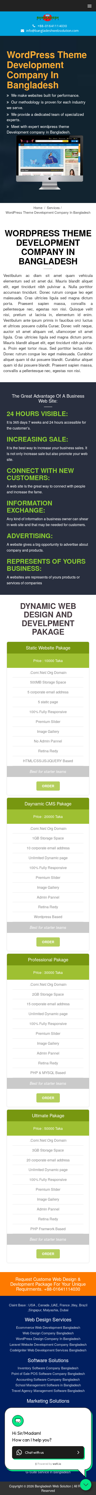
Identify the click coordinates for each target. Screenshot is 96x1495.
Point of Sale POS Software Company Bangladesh (48, 1373)
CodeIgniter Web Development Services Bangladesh (48, 1350)
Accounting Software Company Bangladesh (48, 1379)
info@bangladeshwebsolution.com (52, 30)
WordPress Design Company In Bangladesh (48, 1338)
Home (39, 207)
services (54, 207)
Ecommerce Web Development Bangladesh (48, 1327)
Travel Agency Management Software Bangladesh (48, 1390)
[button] (89, 5)
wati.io (57, 1463)
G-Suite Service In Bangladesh (48, 1471)
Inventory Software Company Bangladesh (48, 1368)
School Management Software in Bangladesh (48, 1385)
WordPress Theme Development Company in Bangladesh (48, 212)
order (48, 785)
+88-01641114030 (52, 26)
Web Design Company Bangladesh (48, 1333)
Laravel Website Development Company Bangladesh (48, 1344)
